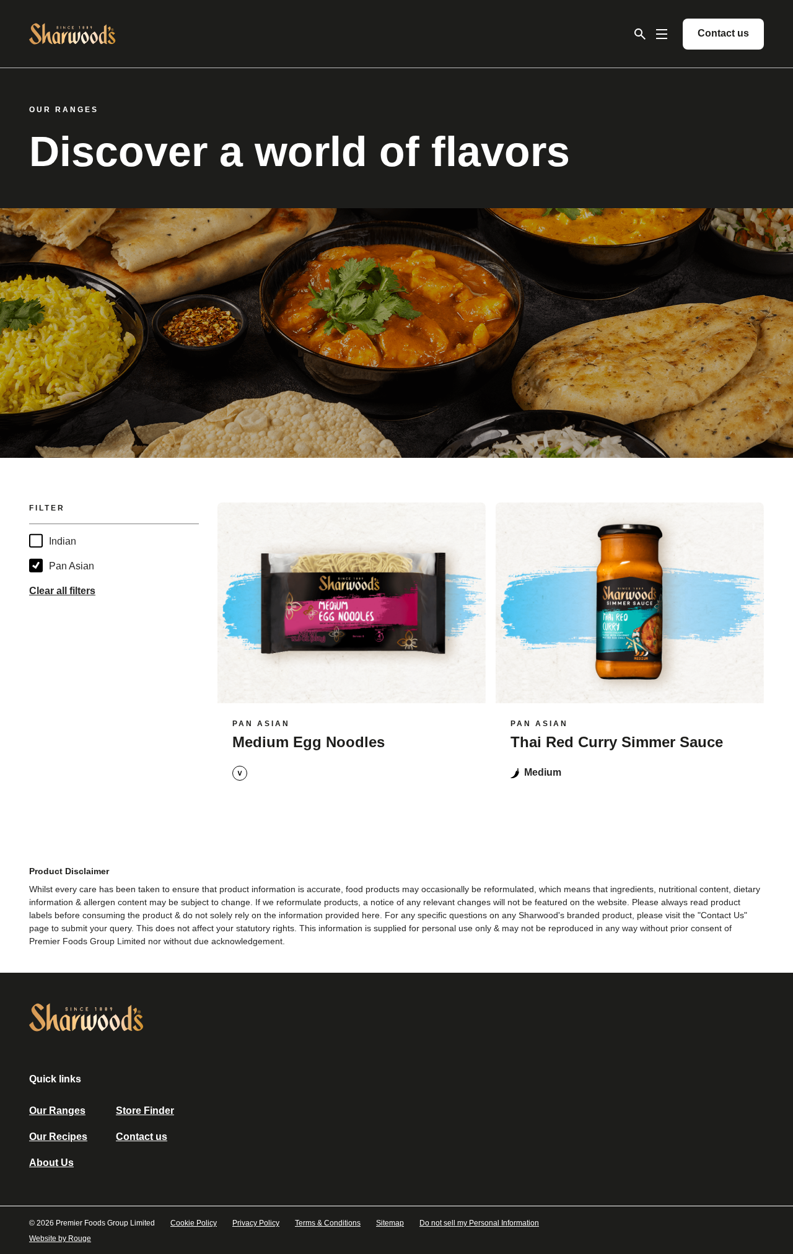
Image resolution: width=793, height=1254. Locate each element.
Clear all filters (62, 590)
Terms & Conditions (328, 1223)
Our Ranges (57, 1110)
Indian (62, 541)
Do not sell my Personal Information (479, 1223)
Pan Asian (71, 566)
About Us (51, 1162)
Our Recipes (58, 1136)
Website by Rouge (60, 1238)
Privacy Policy (255, 1223)
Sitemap (390, 1223)
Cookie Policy (193, 1223)
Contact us (141, 1136)
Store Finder (145, 1110)
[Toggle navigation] (661, 34)
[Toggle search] (640, 34)
